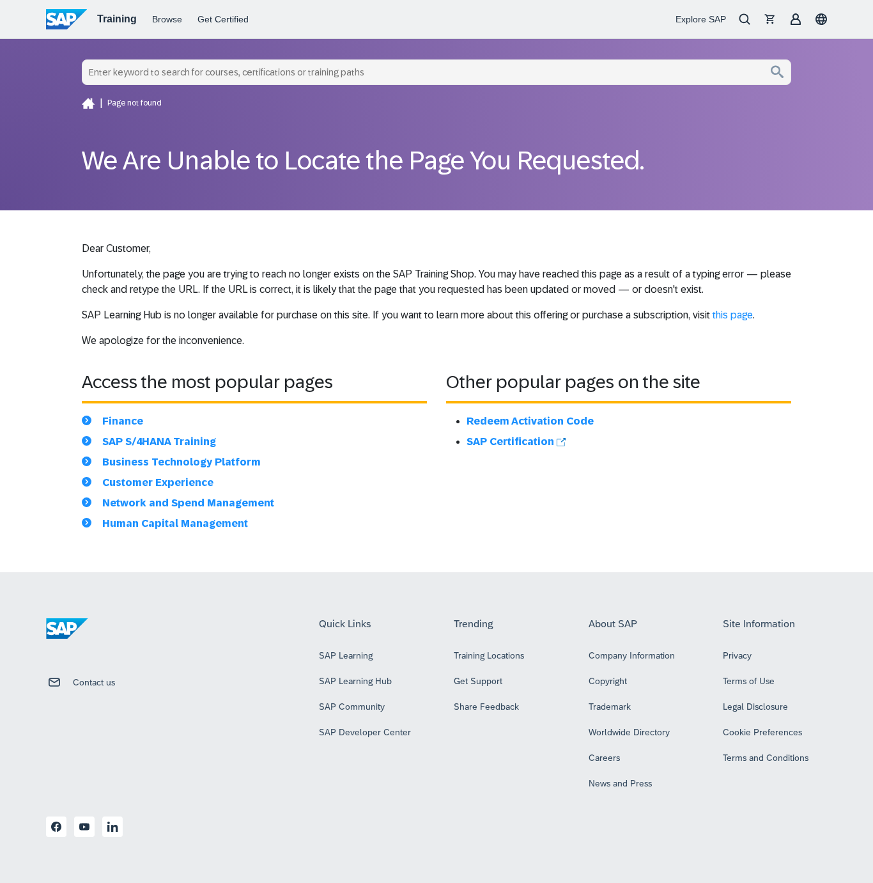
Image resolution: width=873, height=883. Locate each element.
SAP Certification (512, 441)
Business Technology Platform (181, 462)
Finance (122, 421)
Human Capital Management (175, 523)
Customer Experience (157, 482)
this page (733, 314)
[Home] (88, 103)
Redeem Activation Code (530, 421)
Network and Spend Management (188, 502)
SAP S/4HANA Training (159, 441)
